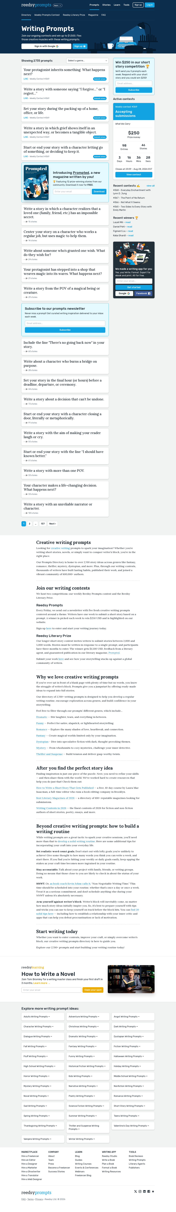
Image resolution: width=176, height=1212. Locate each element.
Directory (26, 15)
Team (51, 1160)
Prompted (81, 173)
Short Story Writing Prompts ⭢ (129, 1106)
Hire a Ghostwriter (30, 1171)
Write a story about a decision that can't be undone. (64, 399)
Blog (77, 1156)
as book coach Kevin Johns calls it (70, 883)
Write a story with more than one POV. (54, 471)
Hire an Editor (28, 1160)
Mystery (41, 747)
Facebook (141, 293)
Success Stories (56, 1171)
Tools (126, 5)
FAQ (103, 15)
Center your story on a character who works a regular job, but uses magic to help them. (60, 234)
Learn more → (41, 983)
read (127, 222)
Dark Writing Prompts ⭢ (126, 1026)
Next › (52, 523)
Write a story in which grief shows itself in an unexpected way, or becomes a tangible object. (60, 130)
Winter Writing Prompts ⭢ (82, 1139)
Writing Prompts (137, 1160)
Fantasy (40, 735)
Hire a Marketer (29, 1167)
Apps (56, 5)
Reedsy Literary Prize (74, 15)
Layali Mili (118, 222)
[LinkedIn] (144, 1191)
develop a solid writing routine (76, 841)
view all (151, 185)
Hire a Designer (29, 1164)
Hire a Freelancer (30, 1156)
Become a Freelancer (59, 1167)
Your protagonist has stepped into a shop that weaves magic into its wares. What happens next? (63, 271)
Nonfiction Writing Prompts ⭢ (129, 1086)
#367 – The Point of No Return (129, 198)
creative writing (60, 548)
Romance (41, 729)
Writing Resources (111, 1171)
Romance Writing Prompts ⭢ (128, 1096)
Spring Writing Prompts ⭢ (37, 1116)
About (51, 1156)
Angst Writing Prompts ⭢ (127, 1016)
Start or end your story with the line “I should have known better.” (64, 454)
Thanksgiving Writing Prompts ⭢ (40, 1125)
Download (99, 191)
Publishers (134, 1167)
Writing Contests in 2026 (51, 808)
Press (51, 1164)
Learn (117, 5)
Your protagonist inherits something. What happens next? (64, 72)
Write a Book (108, 1160)
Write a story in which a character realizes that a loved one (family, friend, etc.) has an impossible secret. (62, 213)
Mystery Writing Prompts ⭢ (37, 1086)
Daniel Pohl (119, 226)
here (49, 628)
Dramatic (41, 717)
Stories (106, 5)
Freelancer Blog (83, 1175)
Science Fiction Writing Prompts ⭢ (86, 1106)
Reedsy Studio (109, 1156)
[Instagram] (140, 1191)
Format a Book (109, 1167)
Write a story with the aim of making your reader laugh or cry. (62, 435)
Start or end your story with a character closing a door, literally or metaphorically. (62, 416)
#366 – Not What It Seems (126, 202)
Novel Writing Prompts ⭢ (36, 1096)
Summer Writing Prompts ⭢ (83, 1116)
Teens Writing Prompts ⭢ (126, 1116)
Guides (78, 1160)
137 (43, 523)
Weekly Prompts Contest (47, 15)
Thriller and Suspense (49, 754)
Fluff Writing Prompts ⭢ (36, 1056)
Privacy (39, 1199)
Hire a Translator (29, 1175)
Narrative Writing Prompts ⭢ (83, 1086)
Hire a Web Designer (31, 1179)
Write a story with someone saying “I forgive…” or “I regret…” (64, 91)
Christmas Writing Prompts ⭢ (84, 1026)
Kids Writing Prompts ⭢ (80, 1076)
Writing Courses (83, 1164)
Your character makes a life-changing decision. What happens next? (60, 487)
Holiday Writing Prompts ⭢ (127, 1066)
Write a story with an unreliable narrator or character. (58, 506)
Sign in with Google (45, 46)
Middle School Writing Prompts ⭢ (131, 1076)
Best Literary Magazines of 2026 (55, 798)
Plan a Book (108, 1164)
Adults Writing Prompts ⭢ (37, 1016)
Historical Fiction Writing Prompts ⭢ (87, 1066)
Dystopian (42, 741)
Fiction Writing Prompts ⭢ (127, 1046)
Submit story (99, 79)
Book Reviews (136, 1156)
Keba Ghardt (119, 235)
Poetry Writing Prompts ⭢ (82, 1096)
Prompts (94, 5)
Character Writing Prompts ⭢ (38, 1026)
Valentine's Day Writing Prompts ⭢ (131, 1125)
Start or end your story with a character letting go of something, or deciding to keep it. (63, 149)
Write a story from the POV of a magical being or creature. (62, 290)
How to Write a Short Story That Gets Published (65, 787)
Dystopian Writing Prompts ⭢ (129, 1036)
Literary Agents (137, 1164)
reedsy (36, 5)
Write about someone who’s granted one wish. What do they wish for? (64, 253)
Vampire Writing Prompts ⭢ (37, 1139)
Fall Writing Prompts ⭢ (35, 1046)
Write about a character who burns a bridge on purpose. (60, 363)
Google (122, 293)
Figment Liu (119, 231)
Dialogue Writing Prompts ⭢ (38, 1036)
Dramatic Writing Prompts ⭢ (83, 1036)
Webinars (79, 1171)
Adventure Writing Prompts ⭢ (84, 1016)
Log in (150, 5)
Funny (40, 723)
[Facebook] (148, 1191)
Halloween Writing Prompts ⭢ (129, 1056)
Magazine (93, 15)
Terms (30, 1199)
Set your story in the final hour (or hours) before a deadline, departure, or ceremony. (63, 382)
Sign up (138, 5)
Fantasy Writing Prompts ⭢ (83, 1046)
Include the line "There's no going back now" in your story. (64, 344)
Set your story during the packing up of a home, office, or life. (61, 111)
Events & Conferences (86, 1167)
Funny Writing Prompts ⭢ (82, 1056)
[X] (135, 1191)
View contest (134, 174)
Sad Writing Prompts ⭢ (35, 1106)
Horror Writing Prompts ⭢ (37, 1076)
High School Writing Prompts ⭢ (39, 1066)
